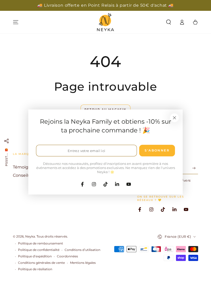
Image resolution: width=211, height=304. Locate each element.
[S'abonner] (195, 168)
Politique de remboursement (40, 243)
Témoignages (27, 167)
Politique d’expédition (35, 256)
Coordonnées (67, 256)
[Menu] (15, 22)
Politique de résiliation (35, 269)
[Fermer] (174, 117)
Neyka (30, 236)
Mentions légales (83, 263)
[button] (168, 22)
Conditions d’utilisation (82, 250)
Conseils (21, 175)
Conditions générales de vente (41, 263)
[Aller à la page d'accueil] (105, 22)
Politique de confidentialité (38, 250)
